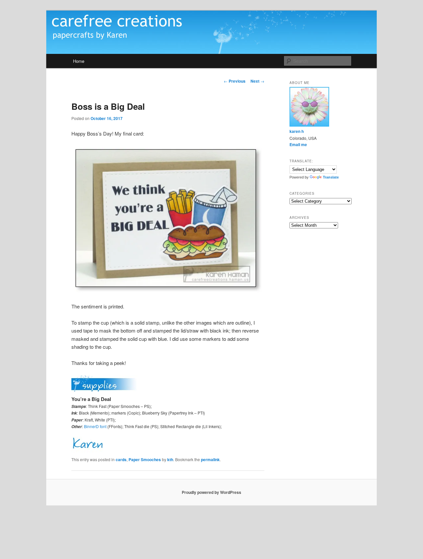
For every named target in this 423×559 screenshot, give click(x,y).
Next (257, 81)
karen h (296, 131)
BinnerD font (95, 426)
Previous (235, 81)
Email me (298, 144)
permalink (210, 459)
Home (78, 61)
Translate (331, 177)
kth (170, 459)
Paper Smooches (145, 459)
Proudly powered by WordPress (211, 492)
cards (121, 459)
